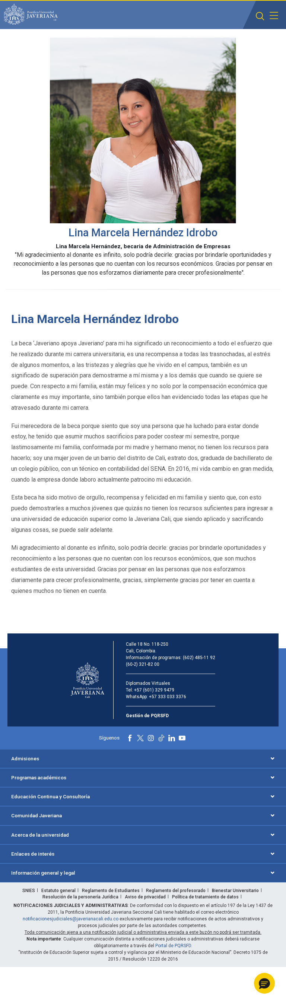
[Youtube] (182, 738)
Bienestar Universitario (235, 890)
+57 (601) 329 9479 (154, 690)
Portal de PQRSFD (173, 945)
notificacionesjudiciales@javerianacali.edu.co (70, 918)
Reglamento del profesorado (176, 890)
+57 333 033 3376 (167, 696)
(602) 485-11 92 (199, 657)
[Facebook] (130, 738)
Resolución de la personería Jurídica (80, 897)
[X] (140, 738)
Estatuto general (58, 890)
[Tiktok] (161, 738)
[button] (260, 16)
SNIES (28, 890)
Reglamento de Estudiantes (111, 890)
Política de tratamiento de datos (205, 897)
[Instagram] (150, 738)
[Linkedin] (171, 738)
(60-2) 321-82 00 (142, 664)
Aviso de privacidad (145, 897)
